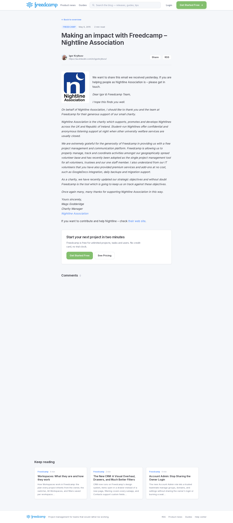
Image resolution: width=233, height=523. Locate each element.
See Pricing (104, 255)
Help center (201, 517)
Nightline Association (74, 213)
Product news (68, 5)
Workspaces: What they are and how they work (61, 478)
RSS (167, 57)
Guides (83, 5)
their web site (137, 221)
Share (155, 57)
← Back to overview (71, 19)
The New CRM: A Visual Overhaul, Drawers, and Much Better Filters (114, 478)
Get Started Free (190, 5)
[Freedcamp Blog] (42, 5)
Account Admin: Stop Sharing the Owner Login (170, 478)
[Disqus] (116, 320)
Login (169, 5)
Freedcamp (69, 27)
